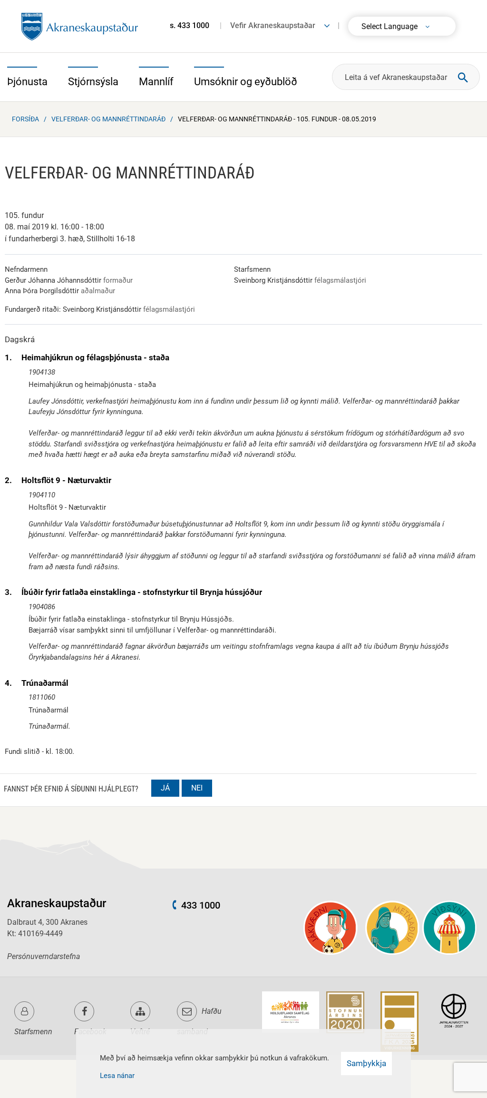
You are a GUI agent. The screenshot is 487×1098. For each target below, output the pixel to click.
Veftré (140, 1031)
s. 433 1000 (189, 25)
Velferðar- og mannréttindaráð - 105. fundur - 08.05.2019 (277, 119)
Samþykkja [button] (366, 1063)
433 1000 (200, 905)
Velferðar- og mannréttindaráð (108, 119)
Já (165, 787)
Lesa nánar (117, 1075)
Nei (197, 787)
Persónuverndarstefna (43, 956)
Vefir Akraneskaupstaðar (272, 25)
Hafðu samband (199, 1021)
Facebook (90, 1031)
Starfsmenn (33, 1031)
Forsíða (25, 119)
